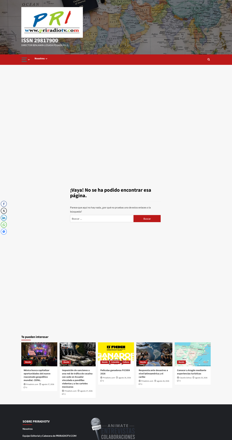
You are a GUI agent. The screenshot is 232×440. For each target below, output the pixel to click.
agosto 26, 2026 (125, 377)
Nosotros (40, 58)
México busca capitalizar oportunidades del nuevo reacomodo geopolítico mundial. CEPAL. (37, 375)
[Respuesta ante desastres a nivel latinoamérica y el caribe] (154, 354)
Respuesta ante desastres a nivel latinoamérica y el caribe (153, 374)
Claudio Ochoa (185, 377)
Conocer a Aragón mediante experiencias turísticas (191, 372)
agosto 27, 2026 (48, 384)
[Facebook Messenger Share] (4, 232)
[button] (209, 59)
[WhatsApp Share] (4, 225)
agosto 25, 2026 (201, 377)
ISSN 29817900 (39, 40)
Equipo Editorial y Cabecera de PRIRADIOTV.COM (49, 435)
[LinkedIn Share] (4, 218)
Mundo (28, 362)
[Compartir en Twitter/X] (4, 211)
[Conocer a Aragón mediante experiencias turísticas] (193, 354)
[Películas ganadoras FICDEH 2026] (116, 354)
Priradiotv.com (32, 384)
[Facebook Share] (4, 204)
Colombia (115, 362)
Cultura (126, 362)
